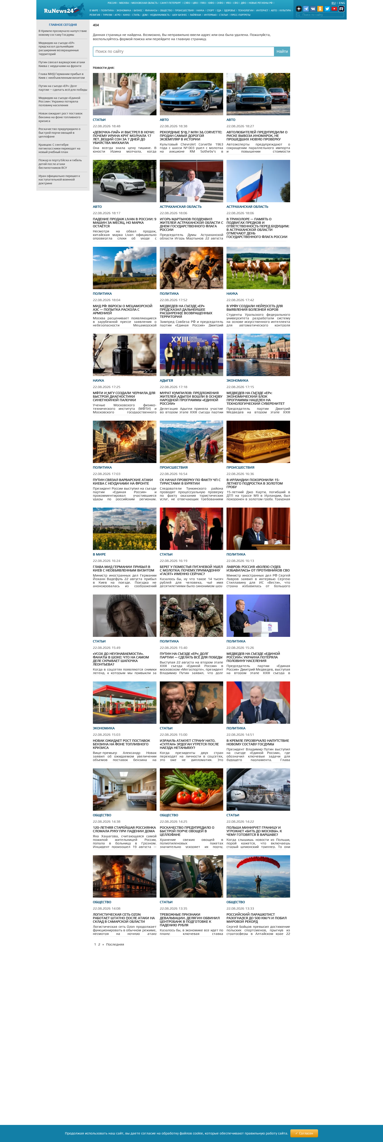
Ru (334, 3)
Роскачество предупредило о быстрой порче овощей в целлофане (187, 831)
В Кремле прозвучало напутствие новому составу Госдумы (258, 742)
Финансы (151, 10)
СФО (235, 3)
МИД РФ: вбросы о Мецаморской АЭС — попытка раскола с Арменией (122, 309)
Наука (200, 10)
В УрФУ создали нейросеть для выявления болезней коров (255, 308)
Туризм (107, 15)
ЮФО (211, 3)
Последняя (115, 944)
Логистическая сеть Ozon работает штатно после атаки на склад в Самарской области (124, 918)
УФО (228, 3)
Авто (274, 10)
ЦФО (195, 3)
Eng (342, 3)
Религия (95, 15)
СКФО (220, 3)
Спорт (210, 10)
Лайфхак (195, 15)
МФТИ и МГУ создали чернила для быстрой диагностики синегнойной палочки (124, 396)
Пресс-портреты (240, 15)
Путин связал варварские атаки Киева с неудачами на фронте (123, 481)
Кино (126, 15)
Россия (112, 3)
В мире (94, 10)
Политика (107, 10)
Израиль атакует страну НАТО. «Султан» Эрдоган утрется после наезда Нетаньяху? (189, 744)
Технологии (246, 10)
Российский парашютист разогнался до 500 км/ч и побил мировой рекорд (257, 918)
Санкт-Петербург (170, 3)
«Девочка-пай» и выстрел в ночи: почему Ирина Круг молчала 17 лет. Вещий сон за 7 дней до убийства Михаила (123, 137)
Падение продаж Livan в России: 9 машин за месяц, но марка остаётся (124, 222)
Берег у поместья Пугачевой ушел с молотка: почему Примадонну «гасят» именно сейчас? (191, 570)
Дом (144, 15)
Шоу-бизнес (179, 15)
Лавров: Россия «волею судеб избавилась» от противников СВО (258, 568)
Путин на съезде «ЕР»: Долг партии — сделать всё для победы (191, 655)
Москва (124, 3)
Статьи (223, 15)
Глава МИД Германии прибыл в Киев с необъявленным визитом (123, 568)
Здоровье (229, 10)
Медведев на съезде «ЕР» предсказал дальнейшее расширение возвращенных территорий (186, 311)
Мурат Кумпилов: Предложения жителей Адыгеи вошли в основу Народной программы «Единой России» (191, 398)
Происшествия (184, 10)
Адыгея (166, 380)
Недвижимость (160, 15)
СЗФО (187, 3)
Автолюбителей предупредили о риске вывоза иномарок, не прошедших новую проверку (257, 135)
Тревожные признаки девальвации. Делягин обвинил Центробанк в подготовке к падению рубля (190, 919)
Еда (219, 10)
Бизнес (138, 10)
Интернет (262, 10)
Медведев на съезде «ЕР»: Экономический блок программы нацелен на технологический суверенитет (256, 398)
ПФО (203, 3)
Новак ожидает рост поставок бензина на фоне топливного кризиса (121, 744)
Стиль (136, 15)
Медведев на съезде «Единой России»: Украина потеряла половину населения (253, 657)
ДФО (243, 3)
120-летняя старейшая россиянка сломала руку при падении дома (124, 829)
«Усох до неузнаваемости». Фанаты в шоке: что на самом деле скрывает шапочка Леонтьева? (121, 658)
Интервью (210, 15)
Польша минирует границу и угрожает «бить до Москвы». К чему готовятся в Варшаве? (254, 831)
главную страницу (191, 39)
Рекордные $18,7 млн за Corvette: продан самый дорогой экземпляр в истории (191, 135)
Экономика (123, 10)
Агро (117, 15)
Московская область (144, 3)
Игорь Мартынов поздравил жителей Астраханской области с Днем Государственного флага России (191, 224)
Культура (285, 10)
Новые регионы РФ (261, 3)
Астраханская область (180, 206)
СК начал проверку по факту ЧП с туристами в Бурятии (190, 481)
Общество (166, 10)
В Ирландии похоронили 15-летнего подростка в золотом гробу (255, 483)
